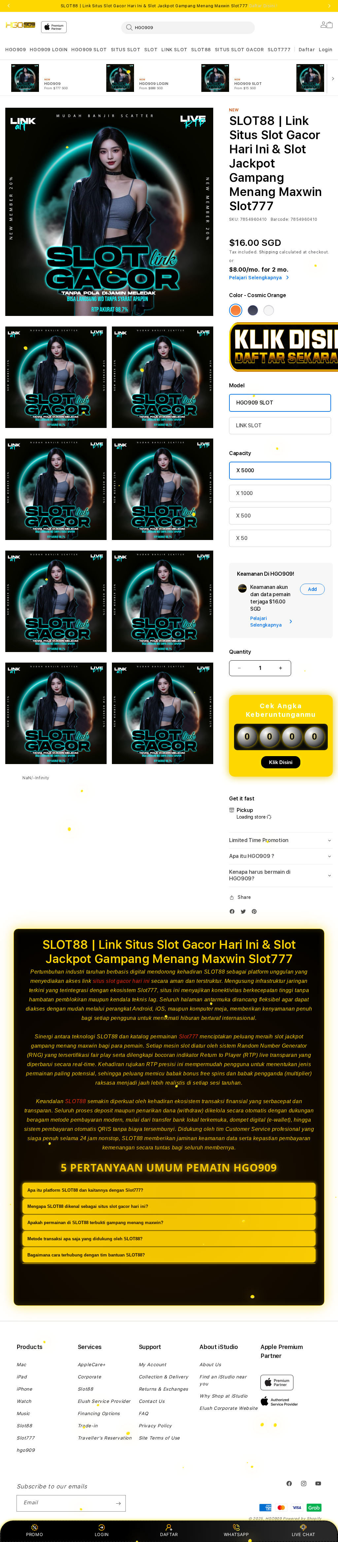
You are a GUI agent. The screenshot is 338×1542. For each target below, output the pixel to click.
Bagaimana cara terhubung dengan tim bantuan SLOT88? (86, 1255)
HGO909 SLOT (89, 49)
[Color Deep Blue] (253, 310)
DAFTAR (169, 1534)
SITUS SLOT (126, 49)
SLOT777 (279, 49)
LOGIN (102, 1534)
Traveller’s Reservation (105, 1438)
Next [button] (329, 6)
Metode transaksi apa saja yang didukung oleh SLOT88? (85, 1238)
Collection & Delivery (163, 1376)
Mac (21, 1364)
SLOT (150, 49)
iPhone (24, 1389)
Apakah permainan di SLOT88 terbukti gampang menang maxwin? (95, 1222)
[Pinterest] (255, 913)
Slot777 (188, 1036)
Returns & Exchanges (163, 1389)
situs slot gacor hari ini (121, 981)
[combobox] (188, 27)
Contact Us (152, 1401)
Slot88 (24, 1425)
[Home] (20, 25)
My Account (152, 1364)
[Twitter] (245, 913)
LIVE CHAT (303, 1534)
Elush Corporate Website (228, 1408)
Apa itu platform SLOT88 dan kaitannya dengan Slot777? (85, 1190)
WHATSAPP (236, 1534)
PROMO (34, 1534)
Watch (24, 1401)
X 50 (242, 538)
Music (23, 1413)
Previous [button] (8, 6)
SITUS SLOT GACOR (239, 49)
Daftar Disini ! (263, 6)
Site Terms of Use (159, 1438)
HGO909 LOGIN (48, 49)
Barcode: (280, 219)
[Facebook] (233, 913)
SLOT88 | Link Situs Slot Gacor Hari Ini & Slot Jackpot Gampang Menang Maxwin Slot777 (169, 6)
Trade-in (88, 1425)
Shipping (268, 252)
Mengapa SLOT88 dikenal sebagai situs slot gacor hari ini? (87, 1206)
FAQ (144, 1413)
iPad (22, 1376)
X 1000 (244, 493)
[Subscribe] (118, 1503)
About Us (210, 1364)
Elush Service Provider (104, 1401)
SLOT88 (201, 49)
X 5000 (245, 470)
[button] (15, 50)
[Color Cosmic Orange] (235, 310)
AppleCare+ (92, 1364)
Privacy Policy (155, 1425)
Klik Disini (280, 762)
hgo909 (26, 1450)
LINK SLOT (174, 49)
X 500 (243, 516)
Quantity (240, 652)
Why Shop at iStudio (223, 1396)
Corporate (89, 1376)
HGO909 (15, 49)
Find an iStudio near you (222, 1380)
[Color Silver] (268, 310)
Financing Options (99, 1413)
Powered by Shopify (302, 1519)
